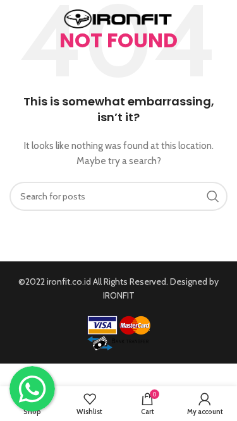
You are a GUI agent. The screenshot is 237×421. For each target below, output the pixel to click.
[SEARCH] (213, 196)
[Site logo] (118, 17)
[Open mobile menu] (15, 19)
